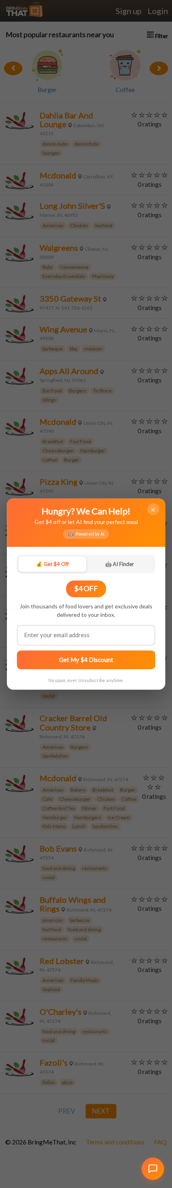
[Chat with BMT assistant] (153, 1169)
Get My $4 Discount (86, 659)
